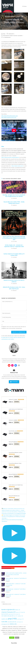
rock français (20, 621)
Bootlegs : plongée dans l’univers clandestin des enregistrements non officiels (14, 195)
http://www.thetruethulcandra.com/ (9, 115)
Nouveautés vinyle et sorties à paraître (12, 35)
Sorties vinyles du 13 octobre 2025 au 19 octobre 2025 (14, 254)
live (15, 615)
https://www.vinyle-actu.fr (17, 166)
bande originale (8, 609)
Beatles (17, 609)
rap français (20, 619)
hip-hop (17, 614)
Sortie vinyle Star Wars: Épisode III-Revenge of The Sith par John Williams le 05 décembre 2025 (14, 238)
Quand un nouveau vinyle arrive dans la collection (14, 280)
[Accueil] (1, 25)
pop (12, 618)
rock (4, 622)
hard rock (4, 614)
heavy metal (11, 614)
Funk (23, 612)
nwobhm (4, 619)
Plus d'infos (14, 643)
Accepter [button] (12, 637)
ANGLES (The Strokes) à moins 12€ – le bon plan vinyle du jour (14, 287)
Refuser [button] (17, 637)
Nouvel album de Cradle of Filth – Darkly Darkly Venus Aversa (14, 202)
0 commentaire (7, 37)
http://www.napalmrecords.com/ (8, 117)
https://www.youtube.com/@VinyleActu (10, 157)
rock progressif (5, 624)
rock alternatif (12, 621)
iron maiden (5, 615)
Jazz (11, 615)
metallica (20, 615)
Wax (4, 33)
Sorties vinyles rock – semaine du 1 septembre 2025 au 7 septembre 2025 (14, 245)
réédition (13, 624)
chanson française (8, 612)
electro (18, 612)
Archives (3, 602)
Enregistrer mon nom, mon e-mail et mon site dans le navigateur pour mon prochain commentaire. (13, 327)
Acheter (16, 401)
